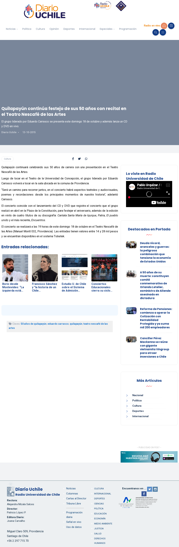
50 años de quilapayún (33, 323)
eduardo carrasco (58, 323)
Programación (128, 29)
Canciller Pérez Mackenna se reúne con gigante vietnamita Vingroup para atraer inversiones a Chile (154, 347)
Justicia (99, 528)
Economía (100, 518)
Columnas (72, 493)
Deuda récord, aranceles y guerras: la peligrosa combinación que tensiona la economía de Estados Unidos (155, 252)
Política (26, 29)
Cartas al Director (76, 498)
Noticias (11, 29)
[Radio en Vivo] (164, 26)
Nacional (137, 395)
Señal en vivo (73, 522)
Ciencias (99, 503)
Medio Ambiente (103, 523)
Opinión (54, 29)
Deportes (69, 29)
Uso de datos (74, 527)
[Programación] (171, 26)
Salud (98, 533)
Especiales (106, 29)
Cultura (40, 29)
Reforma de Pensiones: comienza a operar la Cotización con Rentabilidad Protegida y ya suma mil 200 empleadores (156, 318)
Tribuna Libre (73, 503)
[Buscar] (155, 32)
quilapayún (76, 323)
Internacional (87, 29)
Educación (100, 513)
